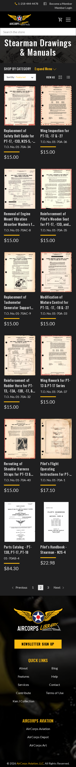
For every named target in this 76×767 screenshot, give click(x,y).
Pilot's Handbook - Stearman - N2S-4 (53, 549)
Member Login (63, 7)
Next (57, 587)
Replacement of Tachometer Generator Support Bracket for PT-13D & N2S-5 (19, 302)
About (23, 668)
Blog (54, 668)
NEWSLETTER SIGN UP (38, 644)
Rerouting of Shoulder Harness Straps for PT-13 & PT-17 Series (17, 469)
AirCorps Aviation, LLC (30, 763)
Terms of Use (55, 693)
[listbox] (25, 77)
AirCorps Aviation (38, 729)
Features (23, 676)
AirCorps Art (38, 745)
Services (23, 684)
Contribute (23, 693)
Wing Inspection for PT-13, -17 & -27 (54, 133)
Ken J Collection (23, 701)
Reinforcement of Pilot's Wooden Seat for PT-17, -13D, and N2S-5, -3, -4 (54, 219)
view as (50, 77)
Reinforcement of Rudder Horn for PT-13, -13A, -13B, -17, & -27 (18, 385)
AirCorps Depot (38, 737)
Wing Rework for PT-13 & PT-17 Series (55, 383)
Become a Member (60, 3)
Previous (21, 587)
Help (54, 676)
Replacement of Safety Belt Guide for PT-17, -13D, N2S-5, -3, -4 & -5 (20, 136)
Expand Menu (44, 68)
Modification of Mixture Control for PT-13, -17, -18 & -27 (54, 302)
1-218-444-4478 (28, 3)
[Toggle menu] (68, 20)
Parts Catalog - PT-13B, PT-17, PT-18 (18, 549)
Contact (54, 684)
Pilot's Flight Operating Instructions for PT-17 (54, 469)
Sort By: (11, 77)
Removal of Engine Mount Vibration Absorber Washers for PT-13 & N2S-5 (19, 219)
